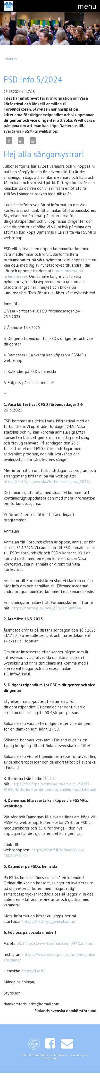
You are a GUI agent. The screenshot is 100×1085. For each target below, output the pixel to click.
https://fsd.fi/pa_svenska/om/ (49, 921)
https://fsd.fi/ (33, 971)
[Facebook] (9, 140)
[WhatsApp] (33, 140)
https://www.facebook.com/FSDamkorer (59, 943)
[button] (87, 6)
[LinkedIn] (21, 140)
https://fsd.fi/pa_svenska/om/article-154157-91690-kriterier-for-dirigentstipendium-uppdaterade (50, 786)
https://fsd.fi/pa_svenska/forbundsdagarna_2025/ (47, 481)
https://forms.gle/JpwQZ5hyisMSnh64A (46, 608)
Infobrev (10, 58)
